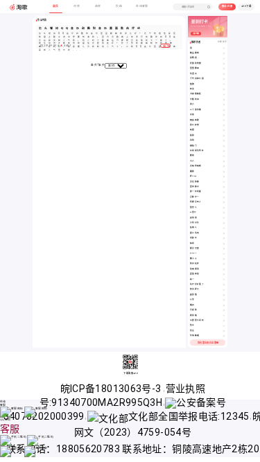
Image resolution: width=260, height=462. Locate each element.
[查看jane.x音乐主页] (224, 253)
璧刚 (192, 155)
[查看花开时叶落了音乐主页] (224, 284)
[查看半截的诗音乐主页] (224, 99)
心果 (192, 300)
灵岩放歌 (195, 182)
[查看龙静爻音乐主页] (224, 238)
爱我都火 (195, 187)
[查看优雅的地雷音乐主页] (224, 63)
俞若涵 (193, 58)
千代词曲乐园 (197, 79)
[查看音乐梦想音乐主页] (224, 125)
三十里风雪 (196, 110)
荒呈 (192, 331)
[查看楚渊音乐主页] (224, 84)
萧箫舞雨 (195, 68)
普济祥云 (195, 289)
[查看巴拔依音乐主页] (224, 310)
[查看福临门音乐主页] (224, 146)
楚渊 (192, 84)
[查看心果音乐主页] (224, 300)
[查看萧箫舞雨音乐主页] (224, 68)
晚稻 (192, 130)
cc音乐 (193, 212)
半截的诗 (195, 99)
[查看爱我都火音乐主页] (224, 187)
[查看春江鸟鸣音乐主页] (224, 233)
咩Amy (193, 176)
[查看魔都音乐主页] (224, 171)
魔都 (192, 171)
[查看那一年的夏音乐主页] (224, 191)
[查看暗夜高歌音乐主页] (224, 120)
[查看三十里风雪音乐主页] (224, 110)
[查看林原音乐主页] (224, 243)
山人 (192, 161)
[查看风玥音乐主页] (224, 140)
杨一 (192, 279)
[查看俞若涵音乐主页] (224, 58)
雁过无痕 (195, 248)
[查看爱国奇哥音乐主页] (224, 274)
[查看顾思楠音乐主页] (224, 315)
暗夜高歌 (195, 120)
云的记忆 (195, 223)
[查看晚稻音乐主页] (224, 130)
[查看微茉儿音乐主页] (224, 207)
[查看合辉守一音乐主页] (224, 197)
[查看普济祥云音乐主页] (224, 289)
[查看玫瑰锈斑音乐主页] (224, 269)
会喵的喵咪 (196, 166)
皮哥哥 (193, 218)
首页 (94, 65)
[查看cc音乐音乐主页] (224, 212)
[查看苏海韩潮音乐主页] (224, 336)
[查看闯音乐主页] (224, 48)
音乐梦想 (195, 125)
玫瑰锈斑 (195, 269)
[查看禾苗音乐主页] (224, 115)
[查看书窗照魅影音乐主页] (224, 94)
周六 (192, 104)
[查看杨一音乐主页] (224, 279)
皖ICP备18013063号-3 (112, 388)
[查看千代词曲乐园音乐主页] (224, 79)
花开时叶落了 (197, 284)
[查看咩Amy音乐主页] (224, 176)
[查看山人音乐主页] (224, 161)
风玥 (192, 140)
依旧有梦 (195, 264)
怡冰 (192, 325)
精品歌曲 (195, 53)
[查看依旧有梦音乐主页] (224, 264)
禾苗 (192, 115)
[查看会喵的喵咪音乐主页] (224, 166)
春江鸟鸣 (195, 233)
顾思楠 (193, 315)
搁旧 (192, 305)
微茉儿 (193, 207)
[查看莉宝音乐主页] (224, 89)
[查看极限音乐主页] (224, 135)
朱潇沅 (193, 74)
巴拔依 (193, 310)
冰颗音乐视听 (197, 320)
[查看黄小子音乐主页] (224, 259)
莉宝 (192, 89)
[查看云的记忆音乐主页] (224, 223)
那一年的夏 (196, 191)
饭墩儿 (193, 227)
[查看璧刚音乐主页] (224, 155)
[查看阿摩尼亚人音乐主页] (224, 202)
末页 (101, 65)
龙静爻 (193, 238)
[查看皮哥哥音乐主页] (224, 218)
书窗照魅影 (196, 94)
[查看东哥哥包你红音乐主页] (224, 151)
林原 (192, 243)
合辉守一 (195, 197)
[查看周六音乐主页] (224, 104)
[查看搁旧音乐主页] (224, 305)
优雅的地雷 (196, 63)
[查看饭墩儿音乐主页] (224, 227)
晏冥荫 (193, 295)
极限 (192, 135)
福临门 (193, 146)
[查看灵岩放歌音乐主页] (224, 182)
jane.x (193, 253)
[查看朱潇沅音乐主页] (224, 74)
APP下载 (246, 6)
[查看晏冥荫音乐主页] (224, 295)
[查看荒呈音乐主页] (224, 331)
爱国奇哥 (195, 274)
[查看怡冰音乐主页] (224, 325)
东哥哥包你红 (197, 151)
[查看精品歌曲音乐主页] (224, 53)
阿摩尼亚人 (196, 202)
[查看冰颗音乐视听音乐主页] (224, 320)
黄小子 (193, 259)
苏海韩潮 (195, 336)
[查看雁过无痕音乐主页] (224, 248)
